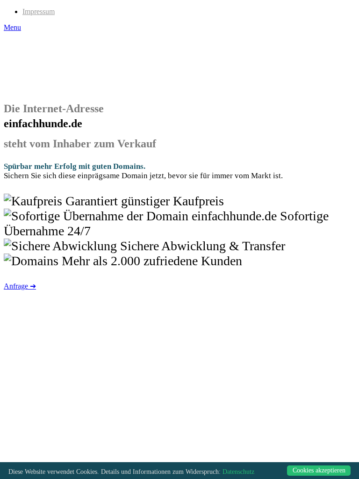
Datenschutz (238, 471)
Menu (12, 27)
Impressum (38, 11)
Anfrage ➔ (20, 286)
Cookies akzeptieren (319, 470)
